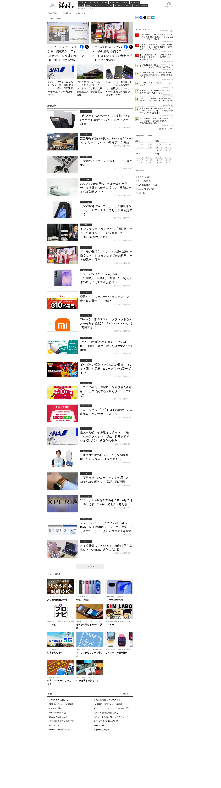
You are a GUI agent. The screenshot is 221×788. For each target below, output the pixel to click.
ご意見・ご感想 (144, 177)
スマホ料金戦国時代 (57, 600)
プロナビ (51, 624)
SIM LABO (111, 624)
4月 (138, 147)
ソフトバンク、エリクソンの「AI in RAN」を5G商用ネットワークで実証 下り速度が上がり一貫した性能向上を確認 (106, 527)
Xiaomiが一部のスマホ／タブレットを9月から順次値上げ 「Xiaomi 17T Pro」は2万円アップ (106, 323)
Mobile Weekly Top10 (58, 717)
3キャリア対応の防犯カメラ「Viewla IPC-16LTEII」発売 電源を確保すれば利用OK (106, 346)
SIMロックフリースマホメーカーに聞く (112, 708)
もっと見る (90, 567)
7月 (142, 144)
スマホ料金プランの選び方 (61, 721)
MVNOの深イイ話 (57, 713)
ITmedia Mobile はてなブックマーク (152, 17)
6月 (147, 144)
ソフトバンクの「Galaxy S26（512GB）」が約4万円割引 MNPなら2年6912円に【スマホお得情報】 (105, 278)
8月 (138, 144)
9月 (170, 144)
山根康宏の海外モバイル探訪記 (108, 704)
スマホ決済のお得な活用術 (106, 721)
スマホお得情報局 (114, 600)
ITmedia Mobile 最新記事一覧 (149, 17)
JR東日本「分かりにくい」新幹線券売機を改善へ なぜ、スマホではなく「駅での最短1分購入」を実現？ (156, 47)
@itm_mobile (145, 17)
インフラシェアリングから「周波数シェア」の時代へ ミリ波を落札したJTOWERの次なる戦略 (106, 233)
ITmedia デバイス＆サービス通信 (137, 17)
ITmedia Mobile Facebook (141, 17)
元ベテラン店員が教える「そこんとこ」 (112, 717)
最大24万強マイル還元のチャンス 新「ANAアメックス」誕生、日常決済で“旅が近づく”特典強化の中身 (60, 88)
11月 (161, 144)
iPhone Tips (54, 725)
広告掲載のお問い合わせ (148, 185)
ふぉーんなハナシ (102, 729)
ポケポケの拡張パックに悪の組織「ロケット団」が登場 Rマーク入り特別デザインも (106, 368)
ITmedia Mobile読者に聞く (61, 729)
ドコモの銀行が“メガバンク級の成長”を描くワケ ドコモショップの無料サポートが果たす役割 (106, 255)
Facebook (82, 47)
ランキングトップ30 (166, 129)
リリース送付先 (144, 181)
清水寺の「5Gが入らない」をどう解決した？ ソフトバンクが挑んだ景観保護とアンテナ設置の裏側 (89, 88)
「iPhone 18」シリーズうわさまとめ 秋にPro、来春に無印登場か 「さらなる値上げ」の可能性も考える (156, 37)
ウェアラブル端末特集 (116, 652)
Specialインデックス (146, 189)
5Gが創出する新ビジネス (88, 680)
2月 (147, 147)
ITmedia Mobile (53, 13)
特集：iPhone (82, 600)
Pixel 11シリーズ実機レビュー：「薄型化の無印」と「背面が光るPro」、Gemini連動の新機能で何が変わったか (119, 88)
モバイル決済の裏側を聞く (106, 713)
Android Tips (99, 725)
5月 (151, 144)
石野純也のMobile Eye (59, 700)
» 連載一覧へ (125, 694)
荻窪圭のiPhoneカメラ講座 (61, 704)
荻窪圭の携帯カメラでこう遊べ (108, 700)
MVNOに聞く (55, 708)
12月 (157, 144)
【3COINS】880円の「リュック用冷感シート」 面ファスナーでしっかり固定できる (106, 210)
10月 (166, 144)
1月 (151, 147)
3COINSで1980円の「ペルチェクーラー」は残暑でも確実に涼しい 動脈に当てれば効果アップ (106, 187)
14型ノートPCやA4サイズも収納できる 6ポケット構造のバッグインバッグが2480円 (106, 119)
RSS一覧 (141, 193)
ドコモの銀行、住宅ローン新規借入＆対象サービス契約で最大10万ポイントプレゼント (106, 391)
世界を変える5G (55, 652)
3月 (142, 147)
